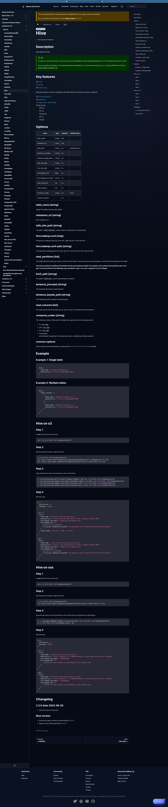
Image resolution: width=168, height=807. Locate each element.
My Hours (7, 148)
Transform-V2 (7, 279)
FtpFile (6, 67)
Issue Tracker (58, 778)
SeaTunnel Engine (8, 286)
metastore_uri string (141, 27)
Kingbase (7, 118)
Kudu (6, 124)
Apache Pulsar (9, 209)
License (88, 778)
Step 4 (137, 87)
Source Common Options (13, 260)
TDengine (7, 250)
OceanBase (8, 168)
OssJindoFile (9, 189)
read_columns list (140, 54)
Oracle (6, 182)
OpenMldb (8, 175)
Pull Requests (58, 781)
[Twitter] (75, 802)
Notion (6, 162)
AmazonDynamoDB (11, 33)
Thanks (88, 787)
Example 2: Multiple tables (143, 70)
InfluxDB (7, 104)
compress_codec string (142, 57)
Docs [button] (55, 6)
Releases (24, 778)
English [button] (113, 6)
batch (40, 82)
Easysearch (8, 57)
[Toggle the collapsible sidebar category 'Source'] (26, 29)
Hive (5, 90)
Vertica (6, 253)
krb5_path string (140, 44)
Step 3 (137, 84)
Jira (5, 114)
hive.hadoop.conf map (142, 34)
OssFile (7, 185)
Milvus (6, 138)
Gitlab (6, 74)
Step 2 (137, 80)
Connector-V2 (7, 26)
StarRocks (8, 246)
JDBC (6, 111)
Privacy (88, 790)
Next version (139, 113)
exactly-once (42, 88)
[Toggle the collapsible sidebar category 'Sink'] (26, 266)
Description (137, 14)
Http (5, 97)
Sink (4, 267)
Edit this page (43, 731)
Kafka (6, 263)
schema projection (44, 97)
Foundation (89, 775)
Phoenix (7, 199)
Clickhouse (8, 43)
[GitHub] (93, 802)
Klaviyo (7, 121)
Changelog (137, 107)
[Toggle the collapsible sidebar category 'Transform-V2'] (26, 279)
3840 (71, 720)
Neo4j (6, 158)
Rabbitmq (7, 212)
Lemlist (7, 128)
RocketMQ (8, 223)
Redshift (7, 219)
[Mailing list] (87, 802)
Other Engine (6, 289)
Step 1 (137, 77)
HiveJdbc (7, 94)
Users (92, 6)
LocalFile (7, 131)
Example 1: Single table (142, 67)
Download (64, 6)
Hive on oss (137, 90)
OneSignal (8, 172)
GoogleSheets (9, 77)
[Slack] (81, 802)
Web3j (6, 256)
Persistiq (7, 196)
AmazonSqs (8, 36)
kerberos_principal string (142, 47)
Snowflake (8, 233)
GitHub (98, 6)
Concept (5, 19)
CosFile (7, 46)
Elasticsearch (9, 60)
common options (140, 60)
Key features (137, 17)
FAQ (22, 775)
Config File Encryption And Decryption (12, 274)
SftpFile (7, 229)
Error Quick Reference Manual (13, 270)
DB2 (5, 50)
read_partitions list (141, 41)
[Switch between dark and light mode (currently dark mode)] (122, 6)
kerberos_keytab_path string (143, 50)
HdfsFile (7, 87)
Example (136, 64)
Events (88, 781)
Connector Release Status (11, 22)
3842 (64, 723)
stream (40, 85)
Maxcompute (9, 134)
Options (136, 21)
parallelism (42, 99)
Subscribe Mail (123, 778)
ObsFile (7, 165)
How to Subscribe (124, 775)
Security (105, 6)
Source (5, 29)
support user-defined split (47, 102)
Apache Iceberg (10, 101)
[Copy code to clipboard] (126, 365)
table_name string (140, 24)
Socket (6, 236)
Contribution (6, 293)
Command (5, 282)
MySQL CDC (8, 151)
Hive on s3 (137, 74)
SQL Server (8, 243)
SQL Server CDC (10, 239)
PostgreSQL (8, 206)
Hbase (6, 84)
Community (74, 6)
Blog (81, 6)
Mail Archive (122, 781)
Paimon (7, 192)
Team (86, 6)
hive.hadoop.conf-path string (144, 37)
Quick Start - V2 (7, 15)
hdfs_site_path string (141, 31)
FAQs (4, 296)
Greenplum (8, 80)
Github (6, 70)
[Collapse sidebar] (14, 765)
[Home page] (38, 24)
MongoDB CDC (9, 141)
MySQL (7, 155)
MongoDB (7, 145)
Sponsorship (90, 784)
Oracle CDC (8, 179)
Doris (6, 53)
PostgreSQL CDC (10, 202)
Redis (6, 216)
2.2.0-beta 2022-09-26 (142, 110)
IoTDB (6, 107)
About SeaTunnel (8, 12)
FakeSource (8, 63)
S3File (6, 226)
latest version (70, 18)
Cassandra (8, 40)
